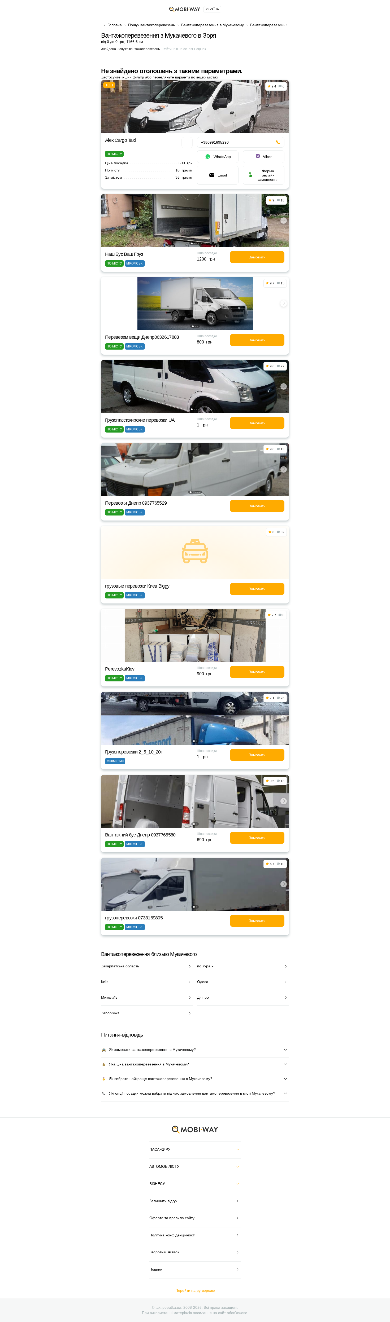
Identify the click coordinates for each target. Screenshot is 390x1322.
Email (222, 175)
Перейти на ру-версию (195, 1290)
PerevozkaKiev (120, 669)
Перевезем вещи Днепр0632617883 (142, 337)
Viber (267, 157)
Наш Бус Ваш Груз (124, 254)
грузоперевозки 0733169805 (134, 917)
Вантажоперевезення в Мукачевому (212, 25)
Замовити (257, 257)
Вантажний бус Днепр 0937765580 (140, 835)
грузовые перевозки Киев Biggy (137, 586)
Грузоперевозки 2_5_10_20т (134, 752)
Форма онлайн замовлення (268, 175)
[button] (192, 243)
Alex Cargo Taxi (120, 140)
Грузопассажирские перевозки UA (140, 420)
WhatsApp (222, 157)
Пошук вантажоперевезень (151, 25)
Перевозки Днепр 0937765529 (136, 503)
